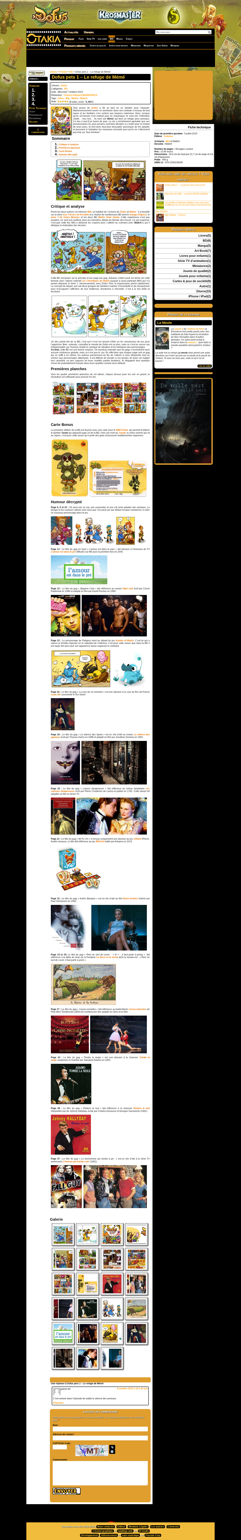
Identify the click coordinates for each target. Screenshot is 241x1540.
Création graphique (102, 1531)
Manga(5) (204, 245)
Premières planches (69, 148)
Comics (129, 39)
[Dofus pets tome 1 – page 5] (136, 1269)
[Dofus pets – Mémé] (63, 1269)
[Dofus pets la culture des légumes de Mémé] (63, 1245)
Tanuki (122, 433)
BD (111, 39)
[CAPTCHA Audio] (112, 1447)
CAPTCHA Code (61, 1443)
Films (81, 39)
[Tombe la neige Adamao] (87, 1319)
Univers (89, 32)
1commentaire (38, 131)
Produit (69, 39)
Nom (55, 1425)
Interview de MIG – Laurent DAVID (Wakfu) (186, 193)
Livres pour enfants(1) (195, 255)
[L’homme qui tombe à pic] (136, 1294)
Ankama (168, 136)
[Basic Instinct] (112, 1368)
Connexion (173, 1526)
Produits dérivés (74, 45)
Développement (89, 1535)
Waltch (83, 98)
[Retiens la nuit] (112, 1294)
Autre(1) (205, 286)
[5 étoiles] (67, 101)
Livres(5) (204, 235)
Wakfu (74, 98)
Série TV (91, 39)
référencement (109, 1535)
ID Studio (144, 1531)
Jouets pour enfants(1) (194, 276)
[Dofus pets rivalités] (87, 1245)
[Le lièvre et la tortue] (136, 1319)
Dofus (64, 85)
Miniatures (136, 45)
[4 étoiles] (65, 101)
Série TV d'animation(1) (194, 260)
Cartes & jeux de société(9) (192, 281)
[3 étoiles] (63, 101)
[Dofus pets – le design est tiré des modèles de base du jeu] (112, 1319)
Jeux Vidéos (162, 45)
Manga (119, 39)
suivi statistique (130, 1535)
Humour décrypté (68, 154)
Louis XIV (56, 694)
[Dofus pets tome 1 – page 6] (63, 1294)
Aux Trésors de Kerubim (76, 214)
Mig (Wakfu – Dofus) (175, 215)
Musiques (175, 45)
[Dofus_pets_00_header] (136, 1245)
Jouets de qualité (98, 45)
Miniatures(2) (201, 266)
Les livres (102, 39)
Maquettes (149, 45)
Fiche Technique (38, 108)
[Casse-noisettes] (63, 1319)
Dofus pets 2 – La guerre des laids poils (185, 185)
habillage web (125, 1531)
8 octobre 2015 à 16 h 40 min (132, 1388)
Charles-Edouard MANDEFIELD (80, 95)
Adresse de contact (63, 1434)
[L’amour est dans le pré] (63, 1344)
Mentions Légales (138, 1526)
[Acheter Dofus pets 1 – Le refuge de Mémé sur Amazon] (36, 74)
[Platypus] (112, 1344)
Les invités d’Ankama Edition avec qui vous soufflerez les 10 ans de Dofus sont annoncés (188, 203)
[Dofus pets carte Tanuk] (87, 1294)
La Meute (164, 323)
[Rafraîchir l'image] (112, 1451)
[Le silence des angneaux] (63, 1368)
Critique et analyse (69, 144)
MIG (89, 212)
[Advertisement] (120, 58)
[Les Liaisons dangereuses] (87, 1368)
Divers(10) (203, 291)
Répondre (58, 1403)
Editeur (121, 1526)
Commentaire (60, 1459)
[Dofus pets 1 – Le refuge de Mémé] (112, 1245)
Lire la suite (204, 366)
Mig (67, 98)
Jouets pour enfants (118, 45)
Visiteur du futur (195, 329)
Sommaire (34, 86)
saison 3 (192, 342)
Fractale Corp (153, 1535)
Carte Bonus (65, 151)
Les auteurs (157, 1526)
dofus (61, 98)
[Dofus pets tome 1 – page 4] (112, 1269)
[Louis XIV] (136, 1344)
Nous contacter (105, 1526)
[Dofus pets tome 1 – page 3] (87, 1269)
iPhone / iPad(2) (199, 296)
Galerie (33, 121)
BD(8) (207, 240)
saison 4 (178, 329)
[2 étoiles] (60, 101)
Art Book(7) (202, 250)
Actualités (71, 32)
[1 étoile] (58, 101)
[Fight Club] (87, 1344)
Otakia (53, 72)
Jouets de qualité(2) (197, 271)
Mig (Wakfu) (161, 211)
